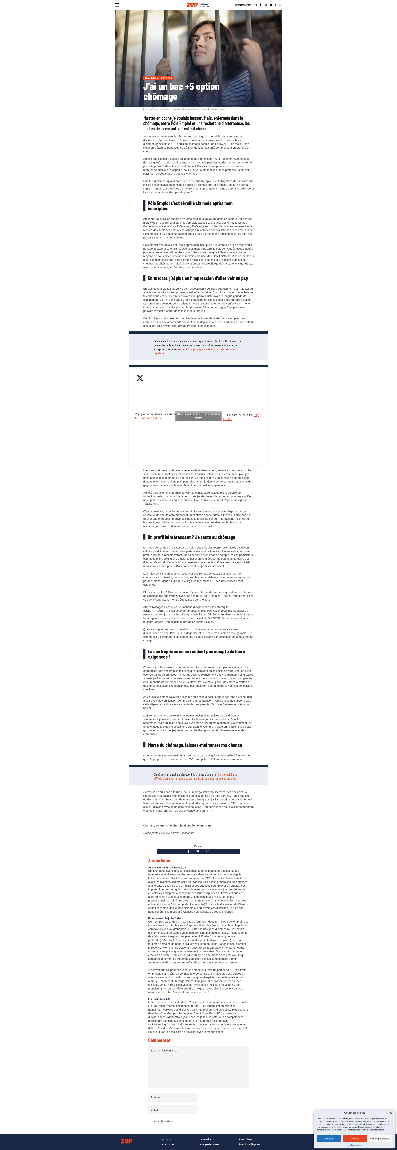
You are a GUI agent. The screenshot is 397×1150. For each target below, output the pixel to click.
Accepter (329, 1138)
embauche (166, 109)
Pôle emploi (219, 184)
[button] (390, 1112)
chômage (154, 109)
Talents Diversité (241, 726)
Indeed (182, 233)
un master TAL (209, 158)
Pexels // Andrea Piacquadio (176, 833)
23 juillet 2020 (162, 999)
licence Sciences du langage (176, 158)
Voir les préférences (380, 1138)
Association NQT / (159, 867)
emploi (176, 109)
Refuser (355, 1138)
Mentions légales (355, 1145)
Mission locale (240, 256)
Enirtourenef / (156, 918)
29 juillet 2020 (173, 918)
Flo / (151, 999)
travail (223, 109)
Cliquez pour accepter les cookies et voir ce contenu (198, 416)
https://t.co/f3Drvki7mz (149, 418)
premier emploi (210, 109)
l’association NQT (199, 288)
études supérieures (191, 109)
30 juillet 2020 (178, 867)
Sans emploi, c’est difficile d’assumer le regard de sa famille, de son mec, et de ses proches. (196, 776)
